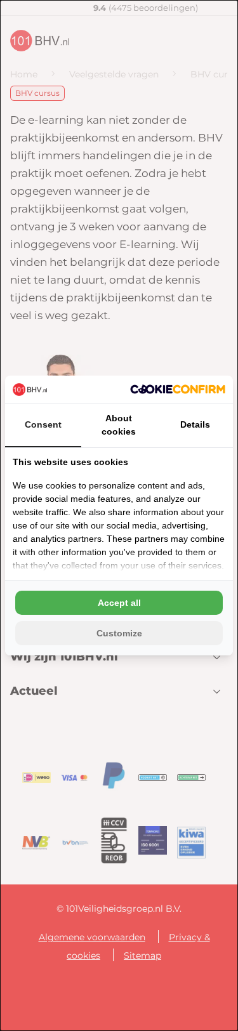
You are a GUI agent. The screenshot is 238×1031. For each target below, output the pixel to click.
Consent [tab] (43, 424)
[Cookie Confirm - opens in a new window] (177, 389)
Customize (119, 633)
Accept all (119, 603)
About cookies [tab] (119, 425)
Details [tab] (195, 424)
